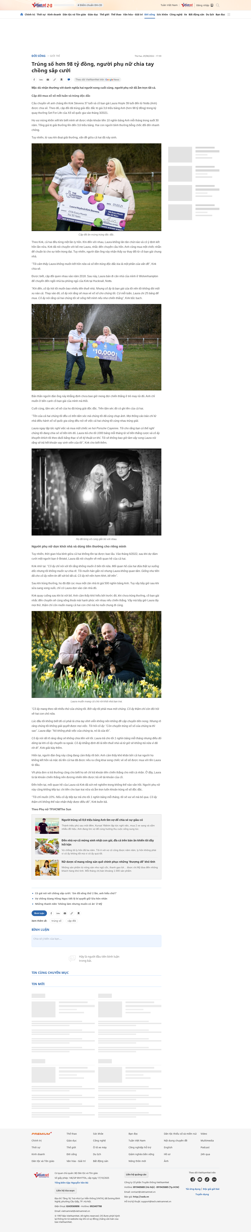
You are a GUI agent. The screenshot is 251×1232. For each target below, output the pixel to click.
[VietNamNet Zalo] (214, 1180)
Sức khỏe (162, 14)
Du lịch (210, 14)
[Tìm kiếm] (217, 5)
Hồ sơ (167, 1154)
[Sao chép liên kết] (54, 79)
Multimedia (207, 1140)
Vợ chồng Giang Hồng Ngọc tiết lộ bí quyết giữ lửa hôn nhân (71, 898)
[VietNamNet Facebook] (192, 1180)
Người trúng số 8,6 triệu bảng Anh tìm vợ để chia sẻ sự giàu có (102, 819)
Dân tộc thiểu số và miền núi (180, 1133)
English (168, 1147)
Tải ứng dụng (193, 1188)
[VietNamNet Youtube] (200, 1180)
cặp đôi (72, 920)
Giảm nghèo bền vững (141, 1154)
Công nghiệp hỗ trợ (140, 1147)
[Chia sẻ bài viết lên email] (47, 79)
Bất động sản (196, 14)
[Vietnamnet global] (187, 6)
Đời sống (149, 14)
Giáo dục (93, 14)
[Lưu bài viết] (61, 79)
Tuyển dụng (202, 1194)
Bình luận (39, 913)
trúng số (56, 920)
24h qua (205, 1154)
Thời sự (41, 14)
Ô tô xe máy (100, 1147)
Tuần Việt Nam (169, 5)
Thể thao (116, 14)
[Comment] (69, 79)
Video (204, 1133)
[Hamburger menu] (229, 14)
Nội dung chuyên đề (175, 1140)
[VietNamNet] (21, 14)
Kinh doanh (54, 14)
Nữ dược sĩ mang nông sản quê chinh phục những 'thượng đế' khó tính (108, 861)
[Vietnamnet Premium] (42, 1135)
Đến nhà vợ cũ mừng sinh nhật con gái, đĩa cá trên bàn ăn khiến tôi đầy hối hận (108, 842)
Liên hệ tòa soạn (65, 1190)
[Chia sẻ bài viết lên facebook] (34, 79)
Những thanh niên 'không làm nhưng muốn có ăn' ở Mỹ (68, 903)
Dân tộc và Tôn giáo (74, 14)
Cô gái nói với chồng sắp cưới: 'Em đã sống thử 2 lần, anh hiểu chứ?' (76, 893)
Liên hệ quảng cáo (136, 1174)
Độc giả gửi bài (211, 1188)
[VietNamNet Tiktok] (207, 1180)
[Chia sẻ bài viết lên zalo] (41, 79)
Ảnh (166, 1161)
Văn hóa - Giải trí (133, 14)
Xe (185, 14)
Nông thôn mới (137, 1161)
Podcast (205, 1147)
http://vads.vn (141, 1196)
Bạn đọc (220, 14)
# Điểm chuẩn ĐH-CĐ (90, 5)
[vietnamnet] (42, 6)
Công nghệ (176, 14)
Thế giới (104, 14)
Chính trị (30, 14)
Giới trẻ (55, 55)
